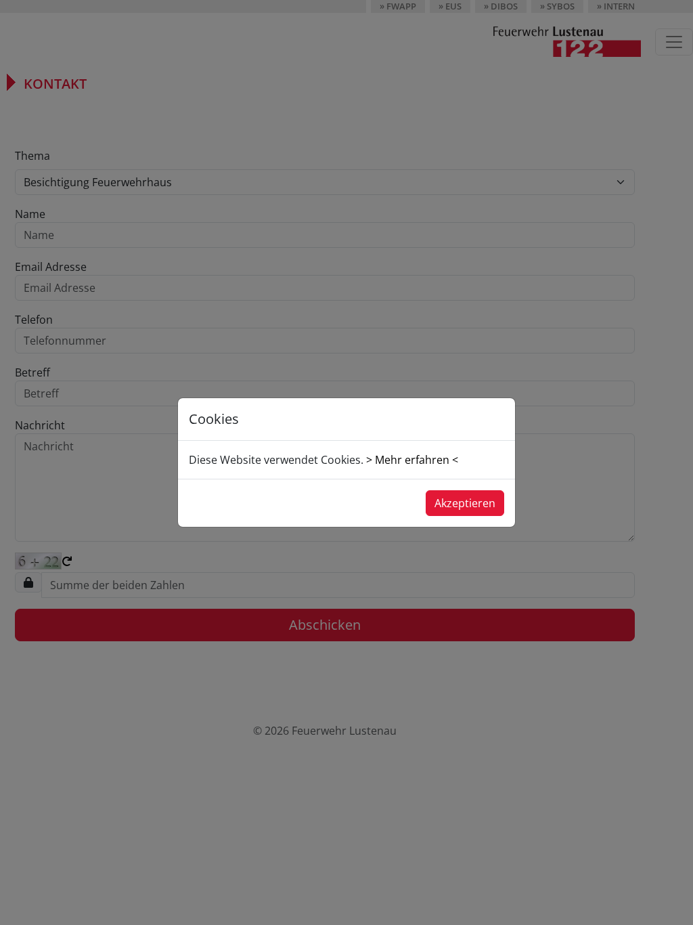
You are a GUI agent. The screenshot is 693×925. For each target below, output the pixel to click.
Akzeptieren (464, 503)
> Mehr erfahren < (412, 459)
